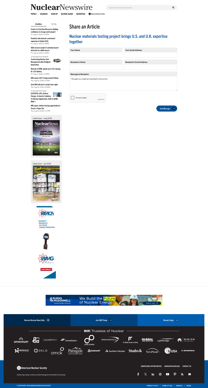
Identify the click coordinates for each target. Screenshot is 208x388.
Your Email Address (133, 50)
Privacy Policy (152, 386)
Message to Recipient (79, 74)
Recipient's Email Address (136, 62)
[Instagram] (160, 374)
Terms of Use (167, 386)
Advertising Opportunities (151, 366)
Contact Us (186, 366)
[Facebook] (138, 374)
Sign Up (54, 13)
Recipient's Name (77, 62)
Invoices (179, 386)
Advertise (80, 13)
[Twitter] (145, 374)
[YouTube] (167, 374)
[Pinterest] (174, 374)
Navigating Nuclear (172, 366)
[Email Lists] (189, 374)
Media (189, 386)
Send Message (165, 108)
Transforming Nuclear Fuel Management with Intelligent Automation (41, 62)
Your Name (75, 50)
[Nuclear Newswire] (182, 374)
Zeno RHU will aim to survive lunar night (44, 84)
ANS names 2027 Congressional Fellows (44, 78)
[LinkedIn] (152, 374)
